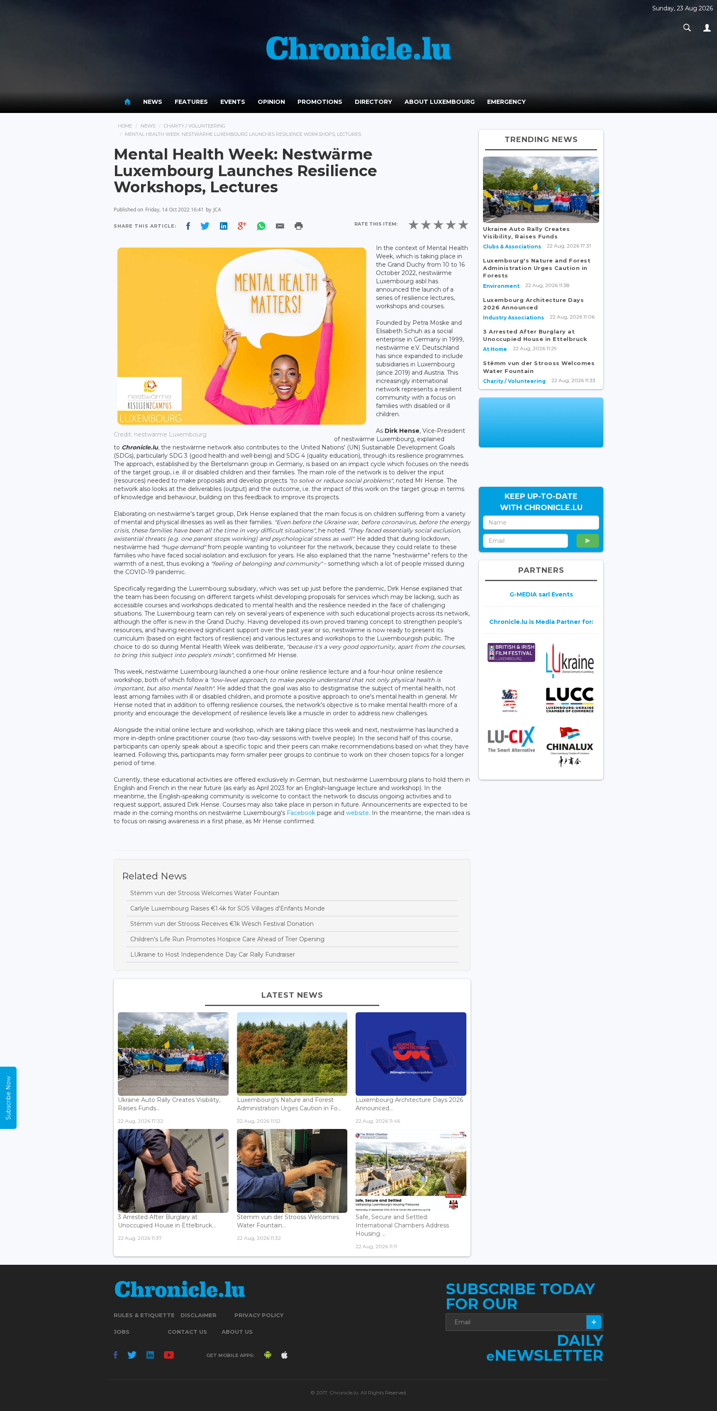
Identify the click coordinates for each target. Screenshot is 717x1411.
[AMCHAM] (511, 700)
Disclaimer (198, 1315)
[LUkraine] (570, 660)
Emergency (506, 102)
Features (191, 102)
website (357, 813)
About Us (237, 1331)
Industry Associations (513, 317)
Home (125, 126)
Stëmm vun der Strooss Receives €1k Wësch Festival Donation (222, 924)
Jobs (121, 1331)
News (152, 102)
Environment (501, 286)
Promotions (320, 102)
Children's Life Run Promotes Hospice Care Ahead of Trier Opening (227, 939)
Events (232, 102)
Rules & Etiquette (144, 1315)
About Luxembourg (440, 102)
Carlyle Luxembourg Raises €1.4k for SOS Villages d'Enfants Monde (227, 908)
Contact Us (187, 1331)
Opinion (271, 102)
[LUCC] (570, 700)
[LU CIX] (511, 739)
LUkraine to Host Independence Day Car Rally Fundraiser (212, 954)
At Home (495, 349)
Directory (373, 102)
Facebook (301, 813)
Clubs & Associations (512, 246)
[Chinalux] (570, 747)
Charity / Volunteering (194, 126)
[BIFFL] (511, 652)
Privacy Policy (258, 1315)
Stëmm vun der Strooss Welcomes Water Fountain (204, 893)
